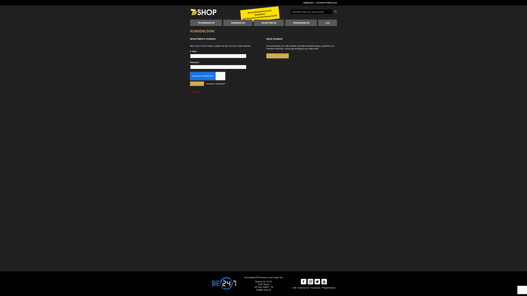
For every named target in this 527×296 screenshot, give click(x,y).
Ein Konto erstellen (327, 3)
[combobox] (311, 12)
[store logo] (204, 12)
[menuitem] (206, 23)
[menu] (263, 23)
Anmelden (308, 3)
